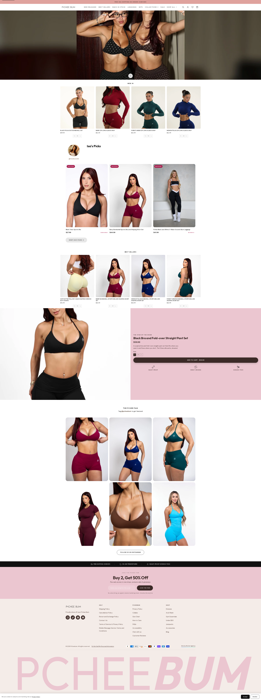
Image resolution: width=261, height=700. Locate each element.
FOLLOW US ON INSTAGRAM (130, 552)
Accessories (170, 628)
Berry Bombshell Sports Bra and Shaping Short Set (112, 299)
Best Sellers (104, 7)
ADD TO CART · (195, 360)
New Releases (90, 7)
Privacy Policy (137, 609)
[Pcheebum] (68, 7)
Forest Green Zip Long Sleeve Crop (143, 130)
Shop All (171, 7)
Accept (245, 697)
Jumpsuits (169, 624)
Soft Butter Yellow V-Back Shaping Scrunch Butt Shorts (75, 299)
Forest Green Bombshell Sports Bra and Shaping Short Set (181, 299)
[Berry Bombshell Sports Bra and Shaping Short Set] (113, 276)
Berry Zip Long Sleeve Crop (105, 130)
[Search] (183, 7)
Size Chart (136, 617)
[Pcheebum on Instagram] (68, 617)
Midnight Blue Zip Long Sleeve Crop (179, 130)
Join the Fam (145, 588)
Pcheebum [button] (136, 605)
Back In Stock (119, 7)
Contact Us (103, 620)
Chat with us (137, 632)
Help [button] (101, 605)
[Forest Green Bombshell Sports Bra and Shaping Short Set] (184, 276)
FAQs (134, 624)
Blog (167, 632)
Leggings (132, 7)
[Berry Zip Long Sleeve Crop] (113, 107)
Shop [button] (168, 605)
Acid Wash (169, 613)
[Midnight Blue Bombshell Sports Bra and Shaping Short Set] (148, 276)
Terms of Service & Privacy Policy (111, 624)
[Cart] (197, 7)
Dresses (169, 609)
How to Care (137, 620)
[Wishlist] (192, 7)
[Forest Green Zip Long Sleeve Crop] (148, 107)
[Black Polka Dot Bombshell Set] (77, 107)
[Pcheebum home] (73, 607)
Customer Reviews (139, 636)
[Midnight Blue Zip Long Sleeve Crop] (184, 107)
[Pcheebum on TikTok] (73, 617)
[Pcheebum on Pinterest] (78, 617)
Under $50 (170, 620)
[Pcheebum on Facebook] (83, 617)
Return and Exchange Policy (108, 617)
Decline (255, 697)
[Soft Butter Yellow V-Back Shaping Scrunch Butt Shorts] (77, 276)
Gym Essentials (171, 617)
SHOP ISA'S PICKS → (76, 240)
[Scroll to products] (130, 76)
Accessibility (137, 628)
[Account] (188, 7)
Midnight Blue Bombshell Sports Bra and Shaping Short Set (145, 299)
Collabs (135, 613)
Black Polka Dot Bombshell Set (71, 130)
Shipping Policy (104, 609)
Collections (151, 7)
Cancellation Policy (105, 613)
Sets (141, 7)
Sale (163, 7)
